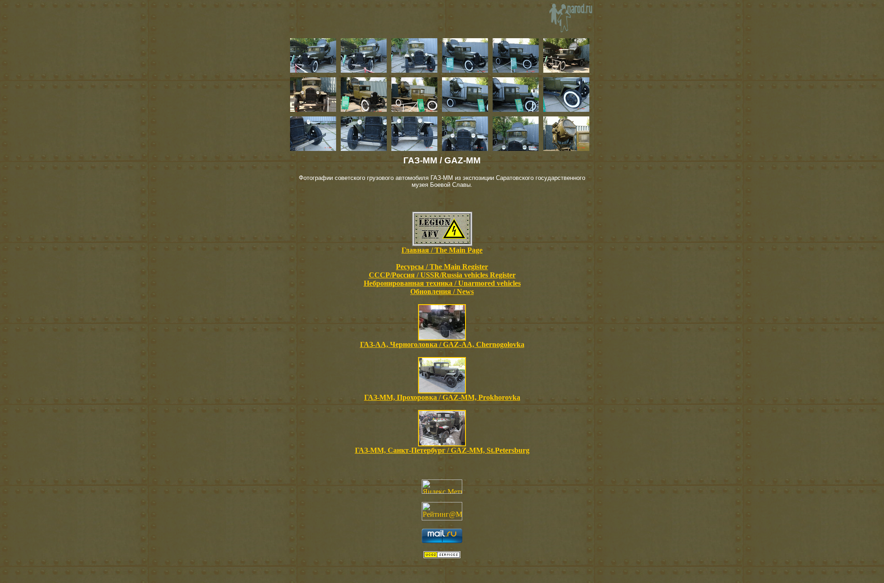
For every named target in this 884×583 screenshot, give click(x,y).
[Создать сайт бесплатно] (442, 556)
